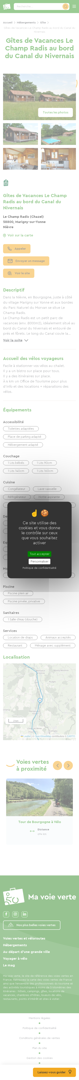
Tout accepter (39, 553)
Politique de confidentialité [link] (39, 567)
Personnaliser (40, 561)
